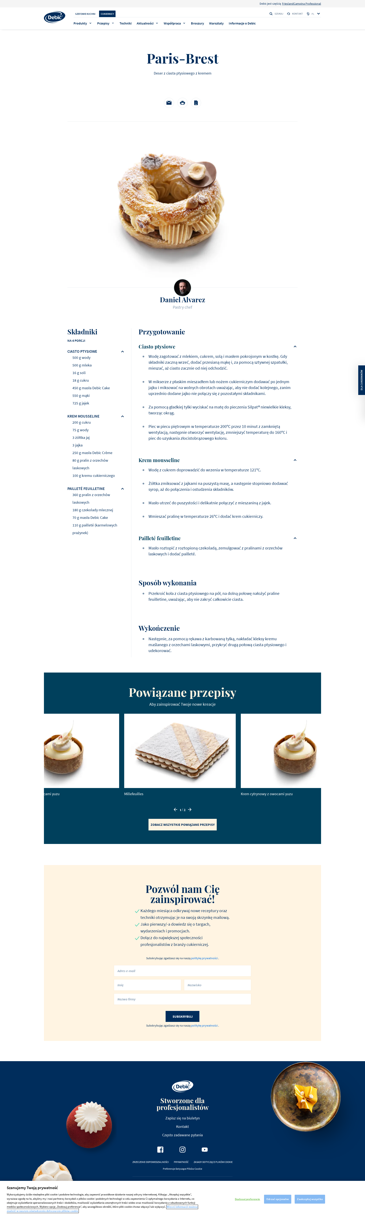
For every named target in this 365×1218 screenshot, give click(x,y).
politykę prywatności (204, 958)
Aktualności (145, 23)
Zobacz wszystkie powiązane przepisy (183, 824)
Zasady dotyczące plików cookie (213, 1162)
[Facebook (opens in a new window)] (160, 1149)
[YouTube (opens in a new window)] (204, 1149)
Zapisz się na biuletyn (182, 1118)
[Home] (54, 17)
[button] (175, 809)
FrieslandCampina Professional (301, 3)
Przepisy (103, 23)
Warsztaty (216, 23)
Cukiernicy (107, 13)
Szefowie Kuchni (85, 13)
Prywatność (181, 1162)
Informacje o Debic (242, 23)
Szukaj (279, 13)
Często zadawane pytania (182, 1135)
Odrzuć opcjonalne (277, 1199)
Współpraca (172, 23)
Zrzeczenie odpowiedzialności (150, 1162)
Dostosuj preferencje (247, 1199)
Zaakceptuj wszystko (310, 1199)
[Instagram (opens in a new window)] (182, 1149)
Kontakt (297, 13)
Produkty (80, 23)
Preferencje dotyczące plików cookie (182, 1168)
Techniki (126, 23)
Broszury (197, 23)
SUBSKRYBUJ (183, 1016)
